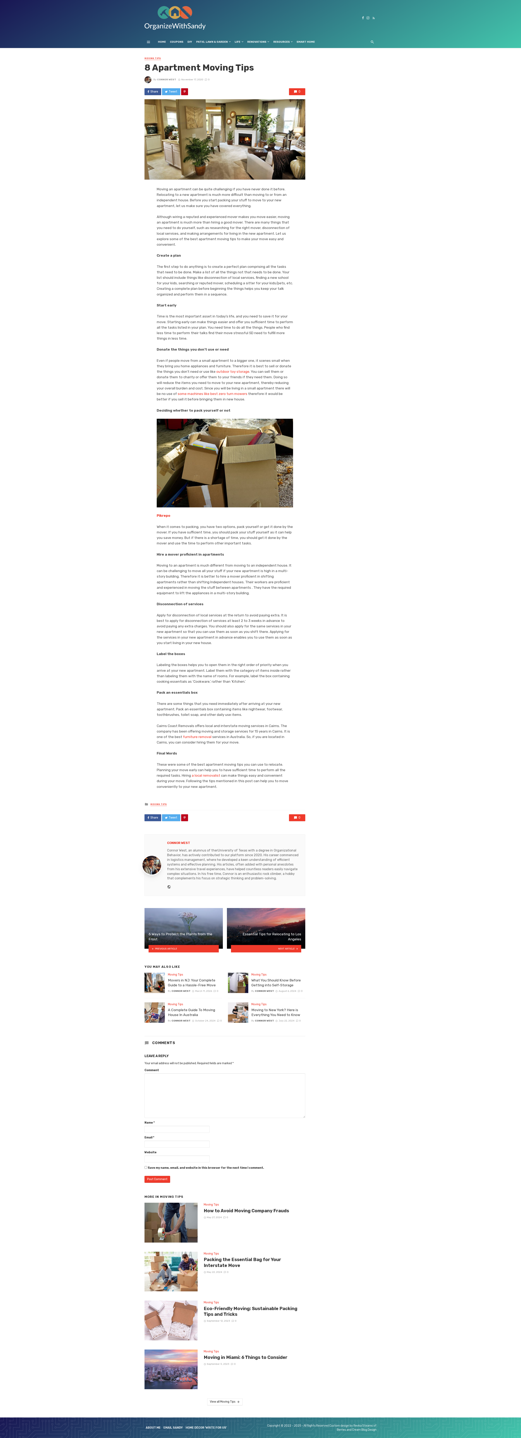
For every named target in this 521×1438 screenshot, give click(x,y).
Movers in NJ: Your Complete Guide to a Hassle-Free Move (192, 982)
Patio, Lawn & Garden (212, 41)
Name (149, 1122)
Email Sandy (173, 1427)
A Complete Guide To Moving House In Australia (191, 1012)
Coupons (176, 41)
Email (149, 1137)
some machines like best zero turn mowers (212, 394)
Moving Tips (152, 58)
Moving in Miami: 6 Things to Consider (245, 1357)
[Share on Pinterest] (184, 91)
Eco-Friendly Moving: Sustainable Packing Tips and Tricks (250, 1311)
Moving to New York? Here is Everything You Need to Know (275, 1012)
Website (150, 1152)
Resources (281, 41)
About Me (153, 1427)
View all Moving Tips (222, 1401)
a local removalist (206, 775)
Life (237, 41)
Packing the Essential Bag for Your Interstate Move (242, 1262)
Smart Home (306, 41)
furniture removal (197, 737)
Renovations (256, 41)
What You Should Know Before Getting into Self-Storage (276, 982)
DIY (189, 41)
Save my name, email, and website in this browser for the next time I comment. (206, 1168)
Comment (151, 1070)
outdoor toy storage (232, 372)
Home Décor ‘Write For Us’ (206, 1427)
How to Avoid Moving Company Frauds (246, 1210)
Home (162, 41)
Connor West (166, 79)
